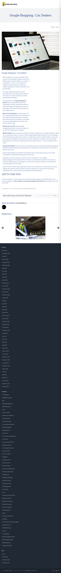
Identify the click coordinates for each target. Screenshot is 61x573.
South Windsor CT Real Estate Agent (11, 522)
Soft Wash (5, 519)
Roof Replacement (7, 510)
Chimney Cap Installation (8, 415)
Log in (4, 554)
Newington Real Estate (8, 477)
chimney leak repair (7, 421)
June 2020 (5, 303)
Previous (53, 27)
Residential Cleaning (7, 504)
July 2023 (4, 256)
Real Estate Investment (8, 501)
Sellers (4, 513)
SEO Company (33, 570)
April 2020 (5, 309)
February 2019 (6, 351)
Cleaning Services (6, 430)
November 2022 (6, 265)
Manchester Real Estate (8, 471)
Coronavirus (5, 439)
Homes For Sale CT (7, 454)
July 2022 (4, 268)
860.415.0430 (47, 179)
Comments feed (6, 559)
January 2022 (5, 286)
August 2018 (5, 368)
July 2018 (4, 371)
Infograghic (5, 457)
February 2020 (6, 315)
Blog (15, 188)
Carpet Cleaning (6, 412)
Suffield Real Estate (7, 528)
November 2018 (6, 360)
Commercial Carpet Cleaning (9, 436)
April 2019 (5, 345)
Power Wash (5, 489)
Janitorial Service (6, 462)
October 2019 (6, 327)
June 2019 (5, 339)
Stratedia (6, 570)
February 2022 (6, 283)
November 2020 (6, 289)
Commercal (5, 433)
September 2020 (6, 295)
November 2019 (6, 324)
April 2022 (5, 277)
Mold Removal (6, 474)
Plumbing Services (7, 486)
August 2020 (5, 297)
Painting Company (7, 480)
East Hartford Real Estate (8, 442)
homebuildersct (5, 188)
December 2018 (6, 357)
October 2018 (6, 363)
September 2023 (6, 253)
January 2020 (5, 318)
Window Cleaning (6, 542)
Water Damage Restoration (9, 536)
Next (57, 27)
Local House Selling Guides (23, 188)
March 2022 (5, 280)
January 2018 (5, 380)
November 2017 (6, 383)
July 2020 (4, 300)
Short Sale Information (8, 516)
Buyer (18, 188)
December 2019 (6, 321)
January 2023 (5, 259)
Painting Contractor (7, 483)
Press (4, 492)
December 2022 (6, 262)
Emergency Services (7, 445)
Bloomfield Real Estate (8, 403)
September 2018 (6, 365)
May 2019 (5, 342)
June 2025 (5, 250)
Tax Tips (4, 530)
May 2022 (5, 274)
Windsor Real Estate (7, 545)
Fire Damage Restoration (8, 448)
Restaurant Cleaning (7, 507)
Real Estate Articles (32, 188)
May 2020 (5, 306)
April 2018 (5, 377)
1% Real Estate (6, 394)
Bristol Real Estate (7, 406)
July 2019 (4, 336)
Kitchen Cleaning (6, 465)
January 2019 (5, 354)
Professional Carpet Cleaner (9, 495)
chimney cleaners (6, 418)
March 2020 (5, 312)
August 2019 (5, 333)
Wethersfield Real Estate (8, 539)
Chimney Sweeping (7, 427)
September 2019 (6, 330)
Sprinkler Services (6, 525)
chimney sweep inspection (8, 424)
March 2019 (5, 348)
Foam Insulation (6, 451)
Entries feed (5, 556)
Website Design (28, 570)
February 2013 (6, 386)
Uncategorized (6, 533)
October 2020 (6, 292)
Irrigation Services (7, 460)
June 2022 (5, 271)
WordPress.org (6, 562)
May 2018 (5, 374)
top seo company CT (32, 181)
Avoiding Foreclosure (7, 397)
